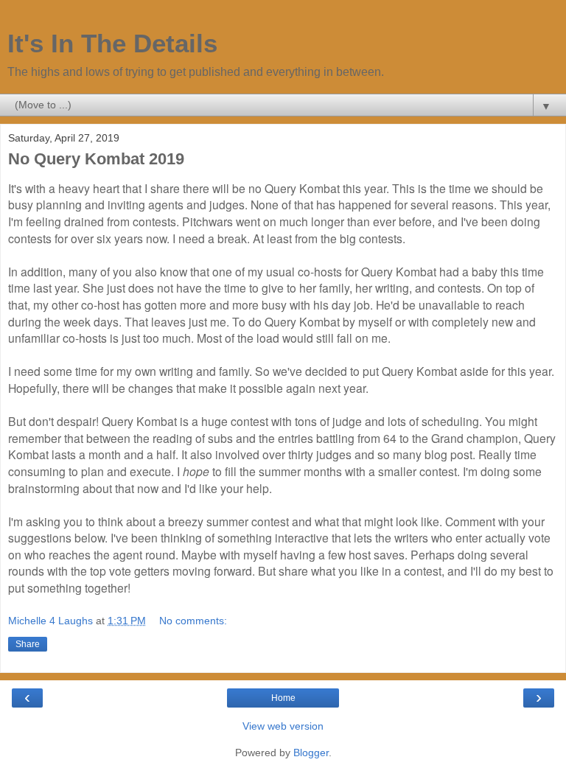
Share (27, 644)
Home (283, 698)
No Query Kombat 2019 (96, 159)
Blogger (311, 752)
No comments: (193, 620)
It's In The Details (112, 43)
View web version (283, 726)
